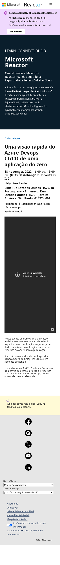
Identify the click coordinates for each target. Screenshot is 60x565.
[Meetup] (28, 435)
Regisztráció (16, 31)
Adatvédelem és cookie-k (20, 511)
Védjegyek (12, 507)
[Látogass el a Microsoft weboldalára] (11, 4)
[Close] (55, 13)
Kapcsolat (12, 503)
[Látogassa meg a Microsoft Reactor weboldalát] (33, 4)
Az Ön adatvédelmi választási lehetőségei (29, 524)
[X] (28, 446)
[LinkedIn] (28, 469)
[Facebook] (28, 423)
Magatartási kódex (17, 519)
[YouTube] (28, 457)
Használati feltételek (18, 515)
